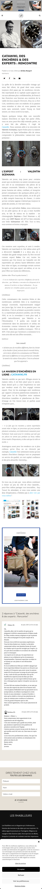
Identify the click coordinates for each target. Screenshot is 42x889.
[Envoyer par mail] (19, 78)
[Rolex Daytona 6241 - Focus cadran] (8, 420)
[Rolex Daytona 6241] (8, 241)
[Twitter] (4, 78)
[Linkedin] (14, 78)
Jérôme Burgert (26, 71)
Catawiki (5, 127)
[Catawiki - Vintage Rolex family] (21, 166)
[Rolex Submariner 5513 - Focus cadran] (33, 420)
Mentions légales (20, 886)
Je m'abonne (21, 800)
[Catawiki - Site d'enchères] (11, 518)
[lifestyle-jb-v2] (21, 5)
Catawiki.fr (19, 374)
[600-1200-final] (21, 603)
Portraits (5, 73)
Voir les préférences (21, 881)
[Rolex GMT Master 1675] (33, 241)
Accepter (21, 869)
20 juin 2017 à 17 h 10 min (30, 712)
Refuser (21, 875)
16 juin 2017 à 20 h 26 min (29, 625)
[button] (39, 842)
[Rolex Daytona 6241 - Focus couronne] (21, 420)
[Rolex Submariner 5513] (21, 241)
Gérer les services (20, 863)
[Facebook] (9, 78)
